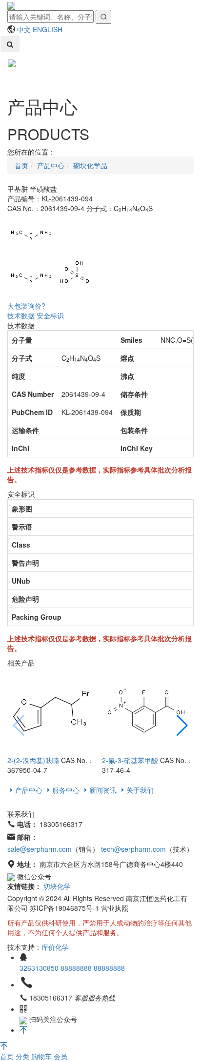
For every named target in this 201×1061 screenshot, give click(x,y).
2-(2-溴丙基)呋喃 (33, 760)
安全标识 (50, 315)
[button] (182, 726)
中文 (24, 29)
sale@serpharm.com (39, 849)
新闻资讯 (103, 790)
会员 (60, 1056)
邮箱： (27, 837)
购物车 (42, 1056)
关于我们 (140, 790)
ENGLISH (47, 29)
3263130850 (40, 968)
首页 (8, 1056)
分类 (23, 1056)
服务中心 (66, 790)
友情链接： (24, 886)
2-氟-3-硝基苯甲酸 (130, 760)
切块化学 (57, 886)
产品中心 (50, 165)
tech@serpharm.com (133, 849)
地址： (27, 864)
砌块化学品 (90, 165)
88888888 (77, 968)
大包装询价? (26, 306)
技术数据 (21, 315)
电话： (27, 824)
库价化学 (55, 947)
